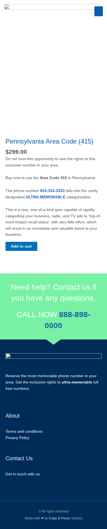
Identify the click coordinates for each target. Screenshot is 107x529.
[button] (98, 11)
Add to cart (21, 246)
